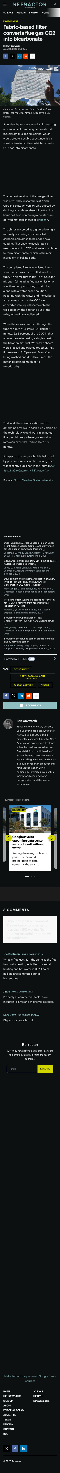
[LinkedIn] (19, 56)
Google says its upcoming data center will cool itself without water (28, 842)
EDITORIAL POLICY (13, 1410)
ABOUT (7, 1405)
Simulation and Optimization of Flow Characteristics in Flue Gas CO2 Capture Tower (29, 619)
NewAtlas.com (41, 1400)
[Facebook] (5, 56)
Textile (45, 685)
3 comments (33, 705)
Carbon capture (23, 685)
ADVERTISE (9, 1414)
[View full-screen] (56, 69)
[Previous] (8, 838)
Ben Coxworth (27, 721)
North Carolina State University (33, 480)
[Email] (32, 56)
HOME (45, 12)
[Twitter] (12, 56)
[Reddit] (25, 56)
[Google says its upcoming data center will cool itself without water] (30, 819)
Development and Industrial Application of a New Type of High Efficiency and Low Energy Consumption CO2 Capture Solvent (29, 581)
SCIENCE (8, 12)
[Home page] (30, 5)
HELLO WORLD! (12, 1396)
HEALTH (21, 12)
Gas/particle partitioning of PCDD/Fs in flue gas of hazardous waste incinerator (30, 562)
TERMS (7, 1419)
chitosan (42, 219)
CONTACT (8, 1429)
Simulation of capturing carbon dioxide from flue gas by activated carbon (29, 640)
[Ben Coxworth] (8, 724)
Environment (10, 21)
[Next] (51, 838)
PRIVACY (8, 1424)
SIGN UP (33, 12)
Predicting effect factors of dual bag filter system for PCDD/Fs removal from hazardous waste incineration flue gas (29, 602)
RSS (5, 1433)
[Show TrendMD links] (54, 658)
